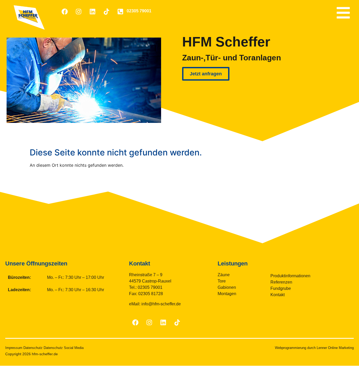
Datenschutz (33, 348)
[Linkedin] (92, 11)
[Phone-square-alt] (120, 11)
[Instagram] (78, 11)
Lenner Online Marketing (335, 348)
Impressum (13, 348)
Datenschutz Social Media (64, 348)
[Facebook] (64, 11)
